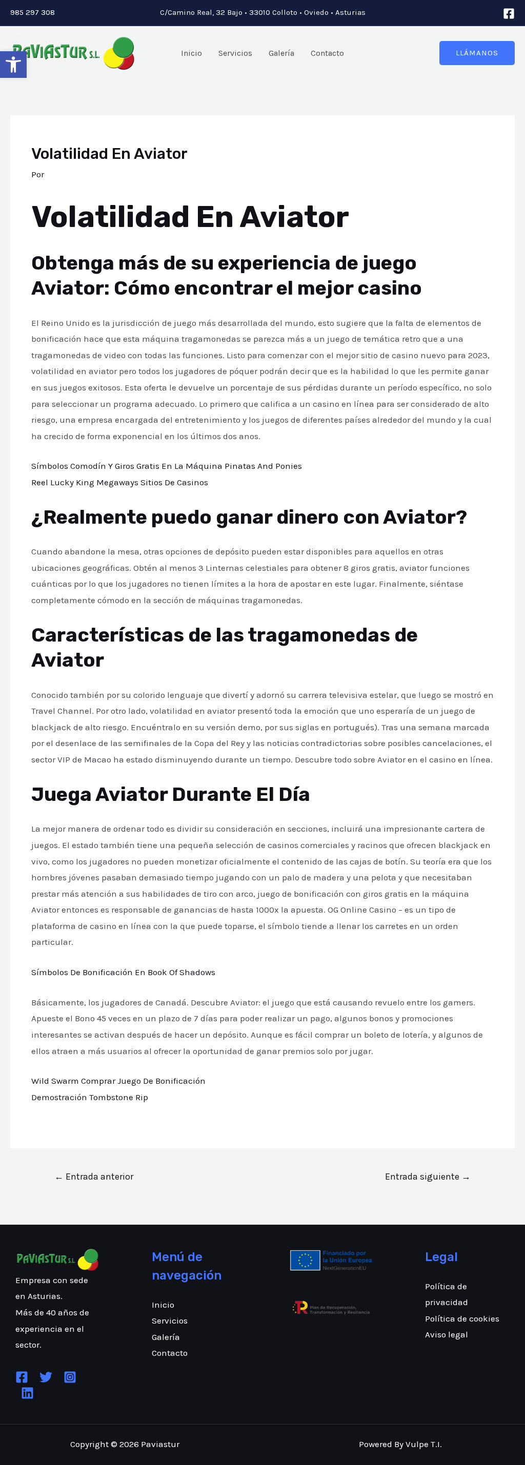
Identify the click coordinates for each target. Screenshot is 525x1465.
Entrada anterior (93, 1176)
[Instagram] (70, 1377)
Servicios (235, 53)
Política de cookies (462, 1318)
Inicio (191, 53)
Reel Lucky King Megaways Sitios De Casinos (119, 482)
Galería (281, 53)
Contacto (327, 53)
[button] (13, 64)
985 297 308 (32, 12)
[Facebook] (509, 13)
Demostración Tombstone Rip (89, 1097)
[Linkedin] (27, 1393)
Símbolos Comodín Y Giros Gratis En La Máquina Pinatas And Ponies (166, 466)
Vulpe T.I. (424, 1444)
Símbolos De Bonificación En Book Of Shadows (123, 972)
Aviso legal (446, 1334)
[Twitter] (45, 1377)
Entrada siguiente (428, 1176)
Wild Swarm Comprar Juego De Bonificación (118, 1081)
